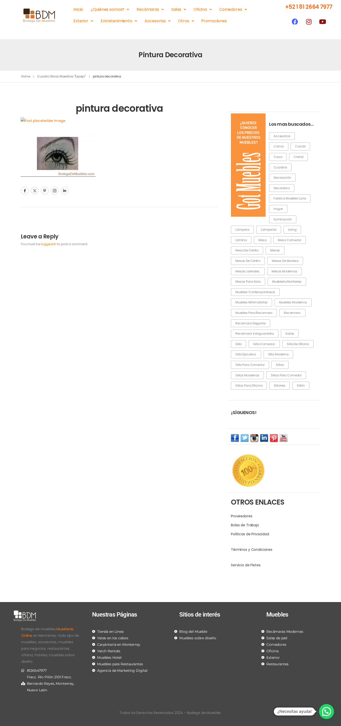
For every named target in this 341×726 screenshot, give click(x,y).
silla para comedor (249, 365)
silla (238, 344)
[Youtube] (322, 21)
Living (292, 229)
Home (25, 76)
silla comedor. (264, 344)
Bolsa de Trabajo (245, 525)
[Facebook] (295, 21)
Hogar (278, 209)
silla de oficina (298, 344)
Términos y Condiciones (251, 549)
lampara (242, 229)
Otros (183, 21)
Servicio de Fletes (245, 565)
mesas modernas (284, 271)
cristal (298, 157)
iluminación (283, 219)
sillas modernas (247, 375)
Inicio (78, 9)
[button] (326, 711)
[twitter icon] (245, 437)
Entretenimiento (116, 21)
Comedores (230, 9)
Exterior (80, 21)
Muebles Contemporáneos (255, 292)
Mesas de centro (247, 261)
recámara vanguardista (254, 333)
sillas (280, 365)
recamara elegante (250, 323)
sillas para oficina (248, 385)
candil (300, 146)
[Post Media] (119, 120)
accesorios (282, 136)
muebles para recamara (253, 313)
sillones (279, 385)
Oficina (200, 9)
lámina (241, 240)
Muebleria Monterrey (287, 281)
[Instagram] (309, 21)
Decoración (282, 177)
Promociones (214, 21)
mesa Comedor (289, 240)
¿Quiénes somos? (107, 9)
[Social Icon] (25, 191)
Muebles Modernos (293, 302)
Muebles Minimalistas (251, 302)
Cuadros (280, 167)
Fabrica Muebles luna (290, 198)
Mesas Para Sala (248, 281)
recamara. (292, 313)
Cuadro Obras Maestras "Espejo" (61, 76)
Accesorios (155, 21)
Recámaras (148, 9)
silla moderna (278, 354)
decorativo (282, 188)
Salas (176, 9)
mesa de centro (247, 250)
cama (279, 146)
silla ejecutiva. (246, 354)
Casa (278, 157)
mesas (275, 250)
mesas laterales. (247, 271)
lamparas (269, 229)
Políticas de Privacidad (250, 534)
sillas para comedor (286, 375)
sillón (301, 385)
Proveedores (241, 516)
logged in (48, 244)
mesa (262, 240)
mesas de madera (285, 261)
